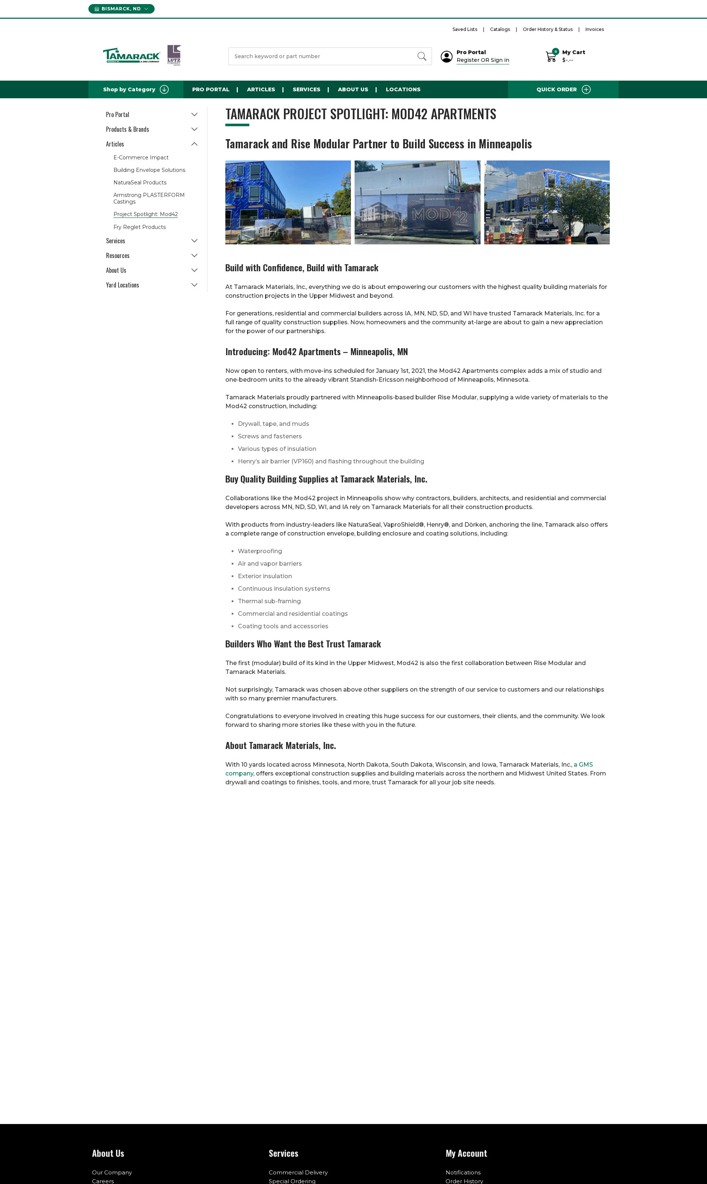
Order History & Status (548, 29)
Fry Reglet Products (139, 227)
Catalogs (500, 29)
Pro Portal (210, 89)
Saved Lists (465, 29)
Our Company (112, 1172)
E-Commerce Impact (141, 157)
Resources (118, 255)
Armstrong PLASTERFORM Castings (149, 198)
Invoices (594, 29)
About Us (353, 89)
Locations (403, 89)
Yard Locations (122, 284)
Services (306, 89)
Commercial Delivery (298, 1172)
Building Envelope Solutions (149, 170)
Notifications (463, 1172)
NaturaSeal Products (139, 182)
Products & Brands (127, 129)
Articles (261, 89)
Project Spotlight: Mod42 (145, 214)
